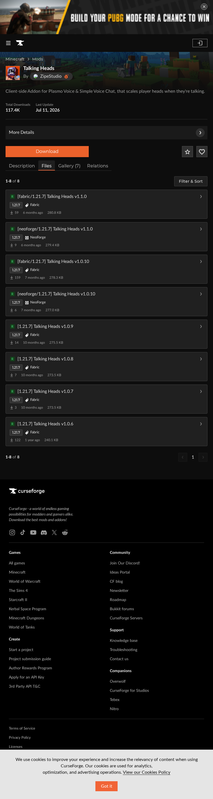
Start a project (21, 650)
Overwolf (118, 682)
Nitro (114, 709)
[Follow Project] (201, 151)
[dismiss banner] (204, 6)
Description (22, 166)
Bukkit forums (122, 609)
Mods (37, 59)
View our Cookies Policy (146, 772)
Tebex (115, 700)
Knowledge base (124, 641)
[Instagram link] (12, 532)
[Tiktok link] (22, 532)
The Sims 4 (18, 591)
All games (17, 563)
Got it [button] (106, 786)
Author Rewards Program (30, 668)
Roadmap (118, 600)
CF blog (116, 582)
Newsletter (119, 591)
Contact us (119, 659)
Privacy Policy (20, 738)
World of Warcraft (24, 582)
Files (47, 166)
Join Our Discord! (125, 563)
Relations (97, 166)
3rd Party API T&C (24, 687)
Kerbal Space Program (27, 609)
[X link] (54, 532)
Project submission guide (30, 659)
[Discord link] (43, 532)
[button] (106, 204)
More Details (21, 132)
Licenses (15, 747)
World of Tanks (22, 627)
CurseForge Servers (126, 618)
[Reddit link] (65, 532)
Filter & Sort (191, 181)
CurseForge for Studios (129, 691)
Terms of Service (22, 728)
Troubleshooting (123, 650)
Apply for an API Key (26, 677)
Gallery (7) (69, 166)
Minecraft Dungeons (26, 618)
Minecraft (15, 59)
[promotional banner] (106, 17)
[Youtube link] (33, 532)
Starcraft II (18, 600)
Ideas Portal (120, 572)
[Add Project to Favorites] (187, 151)
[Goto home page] (20, 43)
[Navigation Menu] (8, 43)
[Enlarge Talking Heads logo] (13, 73)
